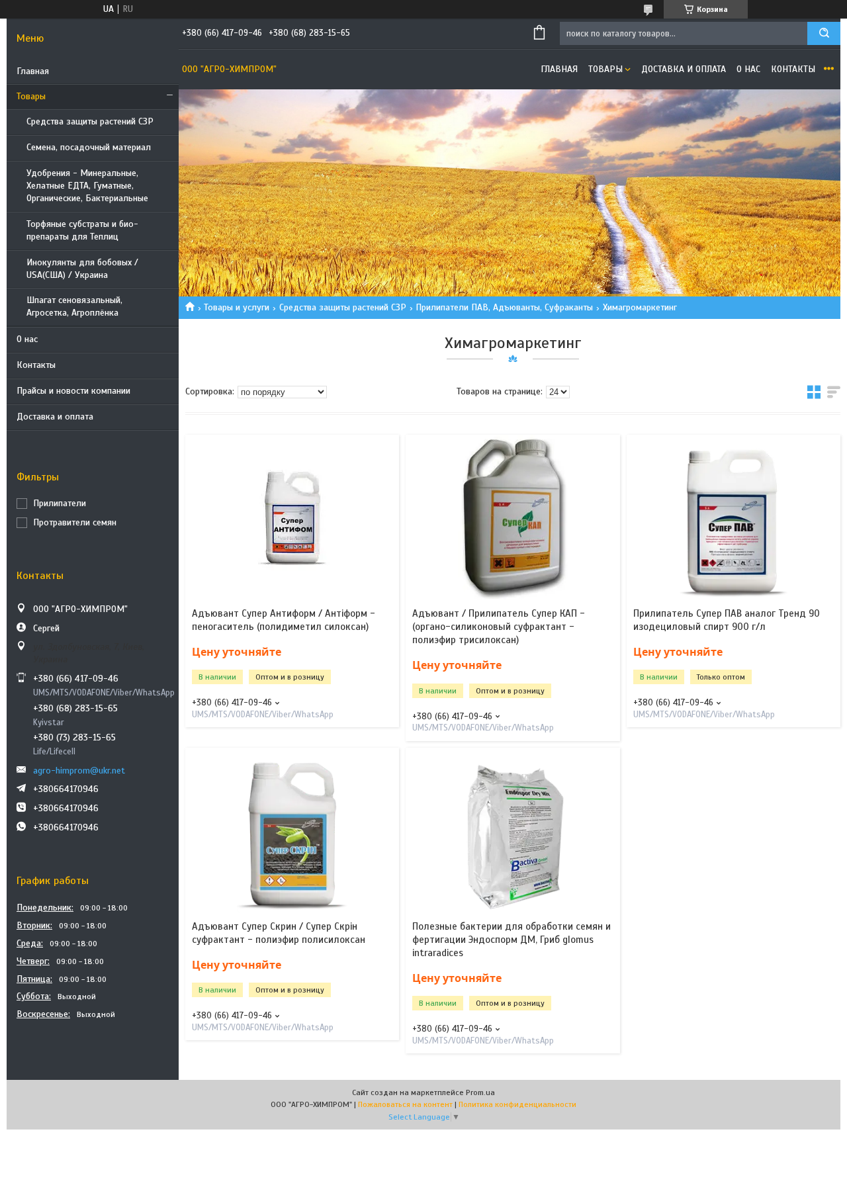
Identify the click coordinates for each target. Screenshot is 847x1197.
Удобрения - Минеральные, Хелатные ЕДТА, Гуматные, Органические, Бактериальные (87, 185)
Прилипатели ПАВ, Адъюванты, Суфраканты (504, 307)
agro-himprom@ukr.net (79, 770)
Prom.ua (480, 1092)
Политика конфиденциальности (517, 1104)
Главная (33, 71)
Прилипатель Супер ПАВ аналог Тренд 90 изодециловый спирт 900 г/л (726, 620)
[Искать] (823, 33)
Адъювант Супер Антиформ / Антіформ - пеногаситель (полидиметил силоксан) (283, 620)
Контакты (36, 365)
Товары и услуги (236, 307)
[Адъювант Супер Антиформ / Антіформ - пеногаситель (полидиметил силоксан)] (292, 517)
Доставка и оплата (55, 416)
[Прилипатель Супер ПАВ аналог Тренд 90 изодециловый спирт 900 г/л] (733, 517)
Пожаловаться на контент (405, 1104)
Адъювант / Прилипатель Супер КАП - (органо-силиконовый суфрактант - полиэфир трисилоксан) (498, 626)
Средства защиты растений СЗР (90, 121)
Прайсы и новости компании (73, 390)
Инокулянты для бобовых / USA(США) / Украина (82, 269)
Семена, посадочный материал (88, 147)
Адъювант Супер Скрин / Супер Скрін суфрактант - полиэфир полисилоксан (278, 933)
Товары (31, 96)
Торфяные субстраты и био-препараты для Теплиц (82, 230)
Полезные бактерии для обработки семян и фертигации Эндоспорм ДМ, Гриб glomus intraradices (511, 939)
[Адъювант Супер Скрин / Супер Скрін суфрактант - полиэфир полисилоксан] (292, 830)
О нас (27, 339)
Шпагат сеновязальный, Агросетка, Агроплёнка (74, 306)
